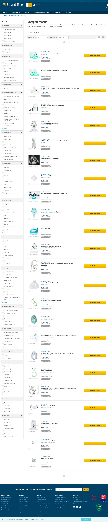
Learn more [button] (43, 519)
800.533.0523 (101, 1)
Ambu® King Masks (46, 228)
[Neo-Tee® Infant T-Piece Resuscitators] (34, 302)
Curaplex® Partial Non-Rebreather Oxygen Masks (54, 70)
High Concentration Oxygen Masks (50, 158)
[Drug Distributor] (94, 498)
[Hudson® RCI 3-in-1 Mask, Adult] (34, 425)
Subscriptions (4, 512)
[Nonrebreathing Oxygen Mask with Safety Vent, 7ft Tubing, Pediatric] (34, 337)
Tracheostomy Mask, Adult (48, 405)
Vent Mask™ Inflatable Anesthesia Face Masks (53, 318)
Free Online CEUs (5, 503)
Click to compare (34, 61)
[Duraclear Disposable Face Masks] (34, 284)
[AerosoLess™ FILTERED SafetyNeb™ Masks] (34, 212)
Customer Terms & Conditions (62, 501)
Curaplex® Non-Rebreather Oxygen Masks (52, 53)
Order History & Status (24, 505)
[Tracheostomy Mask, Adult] (34, 407)
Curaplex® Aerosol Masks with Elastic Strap (52, 105)
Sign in (40, 4)
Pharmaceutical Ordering (6, 509)
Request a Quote (23, 512)
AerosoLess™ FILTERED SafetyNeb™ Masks (52, 211)
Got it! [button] (86, 519)
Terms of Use (58, 509)
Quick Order (21, 509)
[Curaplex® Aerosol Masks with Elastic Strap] (34, 107)
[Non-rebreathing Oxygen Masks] (34, 125)
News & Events (40, 512)
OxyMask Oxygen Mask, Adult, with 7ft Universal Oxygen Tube (57, 353)
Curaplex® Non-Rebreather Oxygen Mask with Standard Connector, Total (60, 88)
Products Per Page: (32, 37)
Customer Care (76, 497)
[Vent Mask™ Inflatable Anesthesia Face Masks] (34, 319)
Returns (20, 514)
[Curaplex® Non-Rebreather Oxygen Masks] (34, 54)
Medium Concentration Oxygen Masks (51, 246)
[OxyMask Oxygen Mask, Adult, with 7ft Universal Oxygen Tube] (34, 354)
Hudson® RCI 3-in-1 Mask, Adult (49, 423)
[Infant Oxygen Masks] (34, 372)
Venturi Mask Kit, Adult (47, 458)
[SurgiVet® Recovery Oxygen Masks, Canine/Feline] (34, 195)
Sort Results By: (53, 37)
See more (4, 128)
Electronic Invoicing (23, 501)
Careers (38, 501)
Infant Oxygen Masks (46, 370)
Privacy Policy (58, 503)
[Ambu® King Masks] (34, 230)
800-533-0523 (76, 499)
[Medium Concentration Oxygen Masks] (34, 247)
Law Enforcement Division (43, 507)
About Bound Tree (41, 497)
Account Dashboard (23, 497)
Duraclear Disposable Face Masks (50, 283)
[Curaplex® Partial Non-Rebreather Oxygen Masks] (34, 72)
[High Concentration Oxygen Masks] (34, 160)
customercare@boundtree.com (91, 1)
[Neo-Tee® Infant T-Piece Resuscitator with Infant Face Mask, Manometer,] (34, 265)
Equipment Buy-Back (5, 499)
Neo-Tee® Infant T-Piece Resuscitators (51, 300)
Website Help (76, 503)
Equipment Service (5, 501)
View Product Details (95, 55)
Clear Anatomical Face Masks (48, 176)
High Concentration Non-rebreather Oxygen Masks (54, 141)
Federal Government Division (43, 505)
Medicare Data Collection (6, 507)
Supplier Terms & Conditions (61, 505)
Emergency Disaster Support (43, 503)
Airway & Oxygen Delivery (14, 15)
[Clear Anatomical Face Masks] (34, 177)
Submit (86, 489)
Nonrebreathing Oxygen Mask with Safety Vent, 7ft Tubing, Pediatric (59, 335)
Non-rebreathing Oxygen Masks (49, 123)
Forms (20, 503)
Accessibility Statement (60, 497)
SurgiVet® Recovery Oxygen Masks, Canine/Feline (54, 193)
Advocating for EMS (41, 499)
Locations (39, 509)
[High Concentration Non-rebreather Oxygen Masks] (34, 142)
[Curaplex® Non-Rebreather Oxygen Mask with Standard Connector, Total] (34, 89)
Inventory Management (6, 505)
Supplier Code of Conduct (61, 507)
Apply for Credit (22, 499)
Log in (47, 57)
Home (6, 15)
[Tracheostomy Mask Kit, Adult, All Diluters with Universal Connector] (34, 390)
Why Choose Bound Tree (42, 516)
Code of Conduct (59, 499)
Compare (32, 96)
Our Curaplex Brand (41, 514)
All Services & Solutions (6, 497)
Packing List (21, 507)
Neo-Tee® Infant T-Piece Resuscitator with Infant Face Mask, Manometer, (57, 264)
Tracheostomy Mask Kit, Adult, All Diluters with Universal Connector (58, 388)
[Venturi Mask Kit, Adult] (34, 460)
